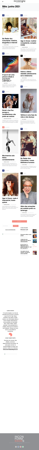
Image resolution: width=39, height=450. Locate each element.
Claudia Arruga (24, 164)
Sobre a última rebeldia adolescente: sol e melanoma (29, 74)
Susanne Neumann (6, 204)
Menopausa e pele (24, 229)
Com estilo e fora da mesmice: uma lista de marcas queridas (25, 252)
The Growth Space (17, 442)
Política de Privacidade (25, 442)
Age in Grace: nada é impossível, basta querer (10, 200)
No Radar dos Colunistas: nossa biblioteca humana (27, 160)
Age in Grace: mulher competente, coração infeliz (28, 43)
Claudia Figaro (24, 212)
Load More (19, 221)
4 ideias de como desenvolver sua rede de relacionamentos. (26, 240)
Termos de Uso (19, 443)
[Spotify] (23, 447)
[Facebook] (18, 447)
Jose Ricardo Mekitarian (7, 118)
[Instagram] (16, 447)
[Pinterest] (20, 447)
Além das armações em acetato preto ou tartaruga (28, 208)
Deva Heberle (24, 119)
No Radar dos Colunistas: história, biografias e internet (9, 41)
